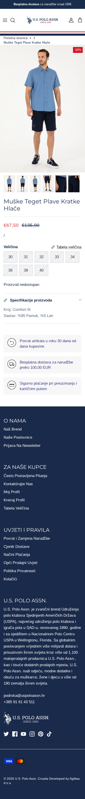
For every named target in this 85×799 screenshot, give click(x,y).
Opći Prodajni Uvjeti (20, 563)
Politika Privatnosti (19, 571)
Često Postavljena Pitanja (25, 476)
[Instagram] (32, 734)
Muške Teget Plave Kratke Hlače (27, 42)
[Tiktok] (49, 734)
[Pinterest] (40, 734)
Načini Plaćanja (17, 554)
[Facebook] (14, 734)
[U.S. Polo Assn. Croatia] (42, 20)
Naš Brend (13, 429)
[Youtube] (23, 734)
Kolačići (10, 579)
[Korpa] (80, 20)
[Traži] (15, 20)
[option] (42, 109)
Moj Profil (12, 492)
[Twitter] (6, 734)
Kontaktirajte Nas (18, 484)
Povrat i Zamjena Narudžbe (27, 538)
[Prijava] (70, 20)
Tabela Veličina (16, 508)
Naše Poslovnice (18, 437)
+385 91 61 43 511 (19, 702)
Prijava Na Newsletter (22, 445)
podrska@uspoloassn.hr (25, 695)
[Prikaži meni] (5, 20)
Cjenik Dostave (16, 546)
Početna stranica (16, 38)
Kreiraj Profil (14, 500)
